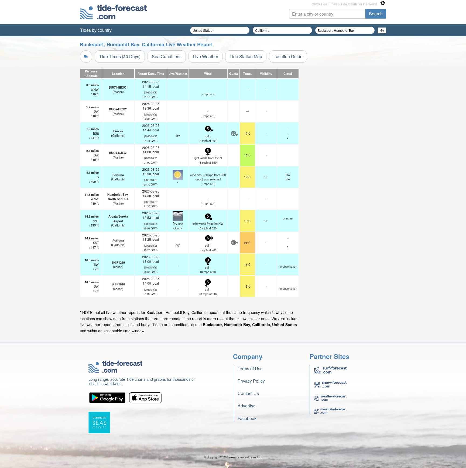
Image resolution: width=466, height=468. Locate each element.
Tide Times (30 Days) (120, 56)
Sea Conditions (166, 56)
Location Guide (288, 56)
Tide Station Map (245, 56)
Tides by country (96, 30)
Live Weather (205, 56)
